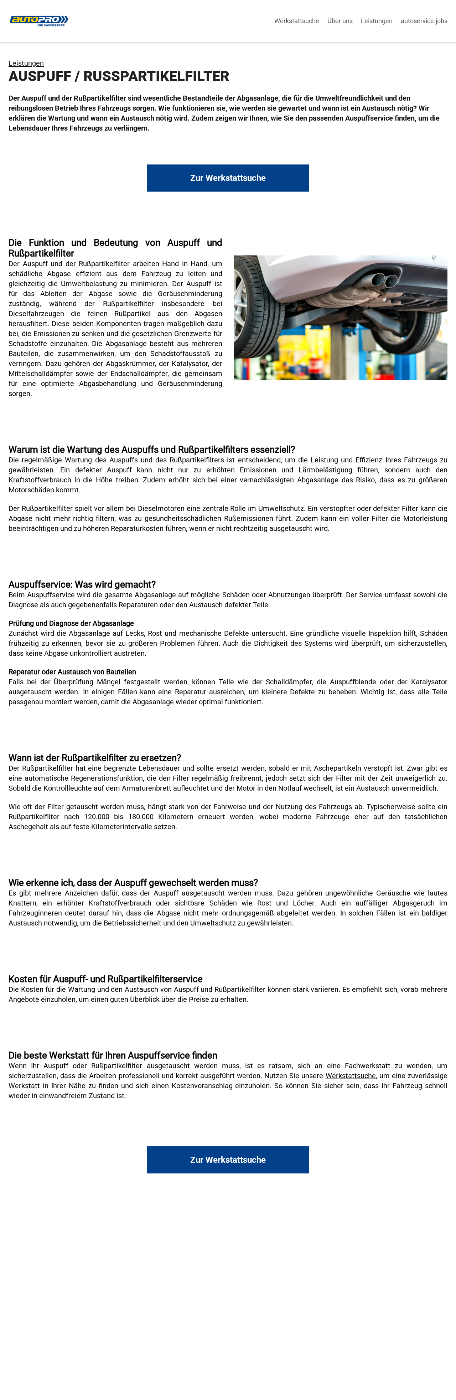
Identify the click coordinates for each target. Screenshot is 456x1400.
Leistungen (26, 63)
